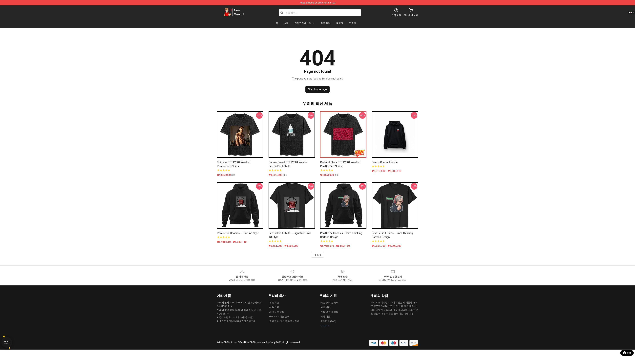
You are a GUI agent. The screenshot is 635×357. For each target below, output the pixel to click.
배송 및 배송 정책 (329, 302)
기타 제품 (325, 316)
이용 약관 (274, 307)
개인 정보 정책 (276, 312)
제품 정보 (274, 302)
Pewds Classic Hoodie (385, 162)
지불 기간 (325, 307)
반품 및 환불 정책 (329, 312)
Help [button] (629, 353)
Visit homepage (317, 89)
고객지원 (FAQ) (328, 321)
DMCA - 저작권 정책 (279, 316)
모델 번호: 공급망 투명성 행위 (284, 321)
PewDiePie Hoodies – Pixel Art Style (238, 233)
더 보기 (317, 255)
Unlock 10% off (7, 342)
